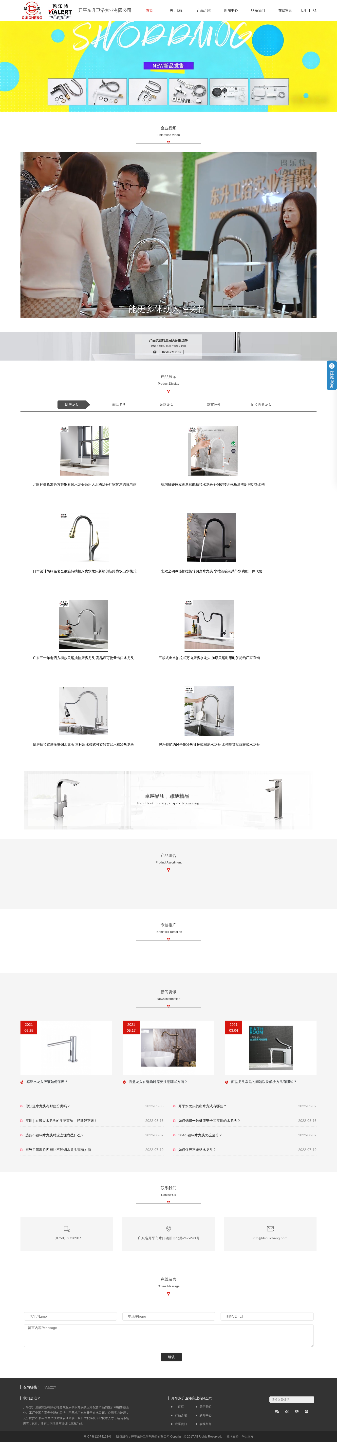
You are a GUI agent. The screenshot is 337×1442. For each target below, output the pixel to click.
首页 (149, 10)
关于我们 (177, 10)
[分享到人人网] (296, 1411)
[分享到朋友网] (306, 1411)
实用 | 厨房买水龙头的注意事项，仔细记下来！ (61, 1121)
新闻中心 (231, 10)
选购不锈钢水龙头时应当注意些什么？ (54, 1135)
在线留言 (285, 10)
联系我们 (258, 10)
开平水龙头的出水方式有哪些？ (202, 1106)
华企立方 (50, 1387)
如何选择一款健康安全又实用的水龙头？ (209, 1121)
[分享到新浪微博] (286, 1411)
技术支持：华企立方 (240, 1436)
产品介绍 (204, 10)
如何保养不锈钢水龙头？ (197, 1150)
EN (303, 10)
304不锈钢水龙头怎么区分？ (200, 1135)
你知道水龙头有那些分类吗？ (47, 1106)
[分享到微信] (277, 1411)
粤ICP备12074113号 (97, 1436)
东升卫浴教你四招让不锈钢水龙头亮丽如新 (58, 1150)
